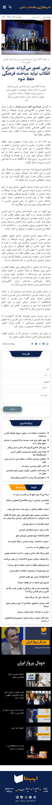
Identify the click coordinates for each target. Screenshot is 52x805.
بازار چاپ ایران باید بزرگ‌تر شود (37, 597)
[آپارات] (35, 797)
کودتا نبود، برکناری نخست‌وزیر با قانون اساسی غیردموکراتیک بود (28, 453)
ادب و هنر (35, 17)
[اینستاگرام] (26, 797)
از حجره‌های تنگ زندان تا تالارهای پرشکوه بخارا (28, 477)
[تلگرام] (30, 797)
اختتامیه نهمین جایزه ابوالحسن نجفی (16, 676)
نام (48, 369)
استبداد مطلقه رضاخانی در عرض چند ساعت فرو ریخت (28, 509)
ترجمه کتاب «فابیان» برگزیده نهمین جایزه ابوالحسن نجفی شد (26, 472)
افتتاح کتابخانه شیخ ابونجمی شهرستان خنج (32, 535)
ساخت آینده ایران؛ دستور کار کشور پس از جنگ (13, 711)
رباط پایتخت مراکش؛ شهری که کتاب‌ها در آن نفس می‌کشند (26, 559)
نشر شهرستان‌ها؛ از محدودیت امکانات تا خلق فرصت (29, 570)
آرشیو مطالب (45, 790)
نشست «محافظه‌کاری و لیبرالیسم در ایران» (15, 747)
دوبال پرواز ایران (31, 663)
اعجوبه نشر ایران (17, 727)
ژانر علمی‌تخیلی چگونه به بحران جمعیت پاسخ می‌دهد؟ (28, 565)
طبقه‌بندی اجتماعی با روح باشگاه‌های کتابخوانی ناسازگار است (27, 502)
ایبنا (35, 9)
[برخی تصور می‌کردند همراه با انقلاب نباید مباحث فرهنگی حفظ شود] (26, 37)
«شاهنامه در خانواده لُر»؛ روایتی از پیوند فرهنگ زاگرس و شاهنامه (25, 434)
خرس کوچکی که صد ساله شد (37, 547)
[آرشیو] (17, 797)
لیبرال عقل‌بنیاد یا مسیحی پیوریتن (36, 523)
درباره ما (28, 790)
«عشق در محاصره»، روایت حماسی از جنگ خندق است (28, 541)
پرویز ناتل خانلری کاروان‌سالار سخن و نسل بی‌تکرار (26, 447)
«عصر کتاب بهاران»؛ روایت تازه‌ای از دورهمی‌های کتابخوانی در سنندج (27, 619)
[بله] (21, 797)
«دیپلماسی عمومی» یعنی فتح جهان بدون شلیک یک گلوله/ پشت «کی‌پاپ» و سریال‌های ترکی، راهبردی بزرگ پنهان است (26, 516)
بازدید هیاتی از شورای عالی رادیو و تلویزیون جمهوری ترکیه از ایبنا (14, 695)
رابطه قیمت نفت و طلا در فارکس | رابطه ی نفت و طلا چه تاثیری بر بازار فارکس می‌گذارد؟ (27, 590)
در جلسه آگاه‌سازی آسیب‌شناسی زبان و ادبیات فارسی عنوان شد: (26, 60)
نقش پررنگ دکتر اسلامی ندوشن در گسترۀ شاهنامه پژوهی (26, 553)
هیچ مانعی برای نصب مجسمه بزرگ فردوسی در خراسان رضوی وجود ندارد (25, 442)
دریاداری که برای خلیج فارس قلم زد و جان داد (31, 494)
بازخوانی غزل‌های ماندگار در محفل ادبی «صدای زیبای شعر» (25, 460)
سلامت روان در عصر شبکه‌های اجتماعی (34, 529)
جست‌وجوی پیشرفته (9, 790)
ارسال (12, 409)
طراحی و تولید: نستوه (22, 800)
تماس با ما (36, 790)
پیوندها (20, 789)
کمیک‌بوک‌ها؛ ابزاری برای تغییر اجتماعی (34, 576)
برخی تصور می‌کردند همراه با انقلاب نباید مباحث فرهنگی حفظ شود (26, 73)
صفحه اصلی (46, 17)
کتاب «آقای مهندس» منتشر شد (33, 466)
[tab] (33, 487)
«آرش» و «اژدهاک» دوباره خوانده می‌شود (33, 612)
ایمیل (46, 382)
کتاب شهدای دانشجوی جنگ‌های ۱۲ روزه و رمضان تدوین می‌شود (27, 605)
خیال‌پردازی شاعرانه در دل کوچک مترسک (33, 582)
